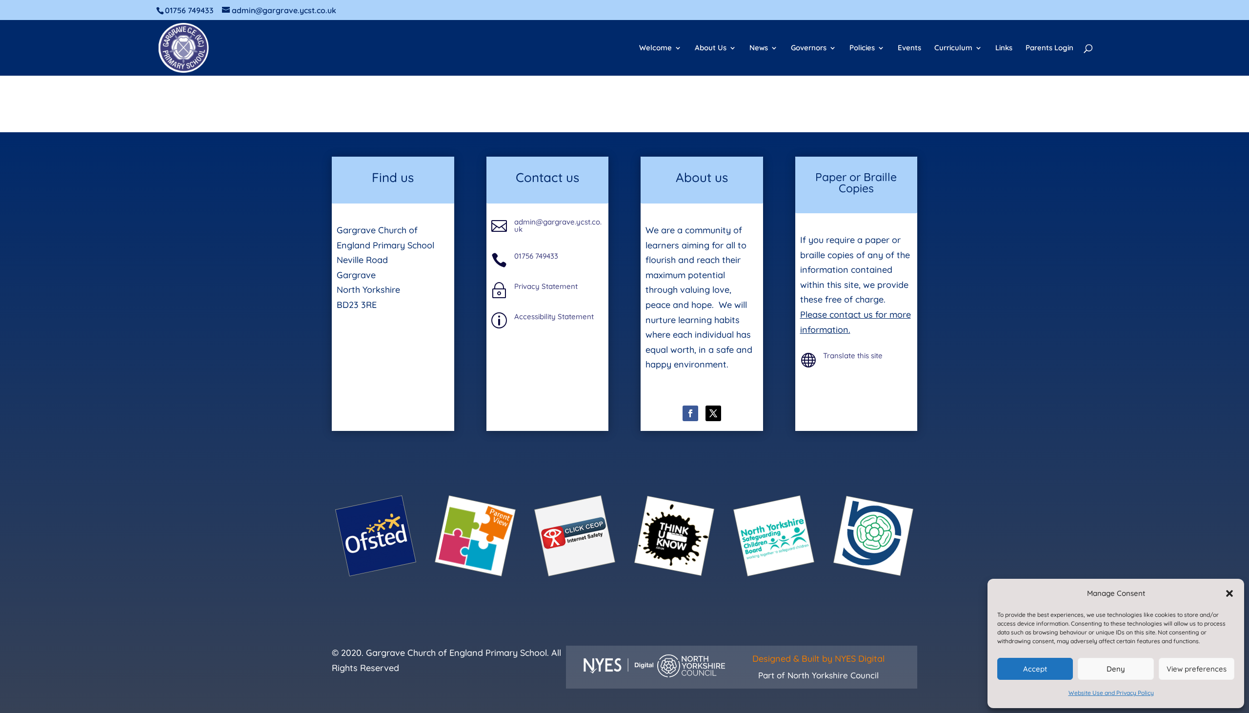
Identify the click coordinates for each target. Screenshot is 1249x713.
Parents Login (1049, 48)
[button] (1229, 593)
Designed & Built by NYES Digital (818, 658)
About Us (710, 48)
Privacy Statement (546, 286)
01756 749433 (536, 256)
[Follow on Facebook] (690, 413)
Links (1003, 48)
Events (909, 48)
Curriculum (953, 48)
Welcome (655, 48)
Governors (808, 48)
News (758, 48)
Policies (862, 48)
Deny (1116, 668)
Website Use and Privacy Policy (1111, 692)
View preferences (1197, 668)
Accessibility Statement (554, 316)
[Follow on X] (713, 413)
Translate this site (853, 355)
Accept (1035, 668)
